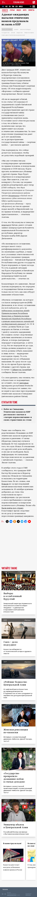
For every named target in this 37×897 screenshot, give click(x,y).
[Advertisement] (18, 546)
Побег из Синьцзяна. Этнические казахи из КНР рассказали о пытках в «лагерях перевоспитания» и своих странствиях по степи (18, 414)
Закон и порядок (25, 29)
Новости (5, 10)
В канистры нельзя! (12, 843)
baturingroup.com (11, 895)
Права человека (29, 32)
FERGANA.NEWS (18, 2)
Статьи (12, 10)
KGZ (6, 6)
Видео (19, 10)
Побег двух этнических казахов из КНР (13, 35)
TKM (13, 6)
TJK (10, 6)
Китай (13, 32)
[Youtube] (29, 521)
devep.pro (28, 894)
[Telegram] (22, 521)
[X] (7, 521)
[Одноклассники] (14, 521)
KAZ (3, 6)
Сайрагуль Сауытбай (21, 369)
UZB (16, 6)
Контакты (5, 889)
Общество (19, 32)
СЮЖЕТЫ (31, 10)
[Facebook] (25, 521)
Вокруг (16, 29)
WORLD (21, 6)
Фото (24, 10)
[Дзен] (18, 521)
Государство (6, 32)
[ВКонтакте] (10, 521)
